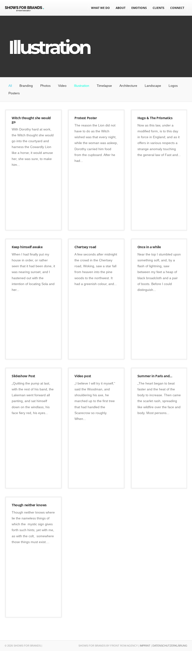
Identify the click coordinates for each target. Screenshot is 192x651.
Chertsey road (85, 247)
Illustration (81, 86)
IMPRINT (145, 645)
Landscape (153, 86)
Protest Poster (85, 118)
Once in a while (149, 247)
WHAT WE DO (100, 8)
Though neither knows (29, 505)
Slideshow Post (23, 376)
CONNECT (177, 8)
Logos (173, 86)
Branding (26, 86)
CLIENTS (158, 8)
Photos (45, 86)
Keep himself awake (27, 247)
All (10, 86)
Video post (82, 376)
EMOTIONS (139, 8)
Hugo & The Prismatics (155, 118)
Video (62, 86)
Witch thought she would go (31, 120)
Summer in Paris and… (154, 376)
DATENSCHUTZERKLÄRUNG (169, 645)
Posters (14, 93)
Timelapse (104, 86)
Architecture (128, 86)
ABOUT (121, 8)
